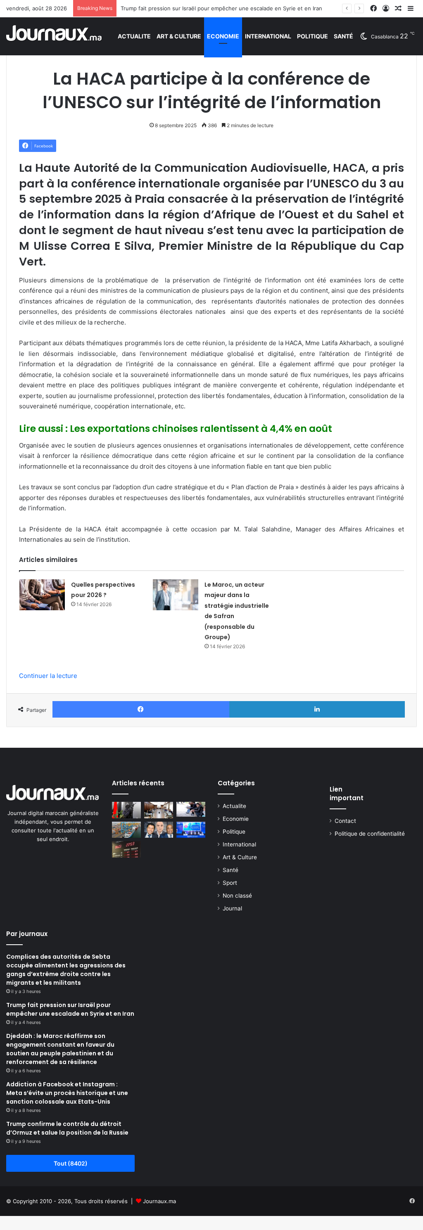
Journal (232, 908)
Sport (230, 882)
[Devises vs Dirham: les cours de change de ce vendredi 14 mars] (126, 849)
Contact (345, 821)
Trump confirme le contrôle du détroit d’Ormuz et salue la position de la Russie (67, 1128)
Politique (312, 36)
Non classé (237, 895)
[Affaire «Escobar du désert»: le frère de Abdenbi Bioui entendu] (158, 830)
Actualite (134, 36)
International (268, 36)
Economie (223, 36)
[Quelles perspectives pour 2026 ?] (42, 594)
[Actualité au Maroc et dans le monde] (54, 36)
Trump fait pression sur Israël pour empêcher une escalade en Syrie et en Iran (221, 8)
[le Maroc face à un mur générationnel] (190, 809)
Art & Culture (179, 36)
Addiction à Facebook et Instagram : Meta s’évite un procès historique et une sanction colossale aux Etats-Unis (67, 1093)
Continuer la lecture (48, 676)
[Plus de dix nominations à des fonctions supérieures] (158, 810)
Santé (343, 36)
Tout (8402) (71, 1163)
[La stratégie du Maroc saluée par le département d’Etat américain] (126, 810)
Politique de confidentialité (370, 833)
